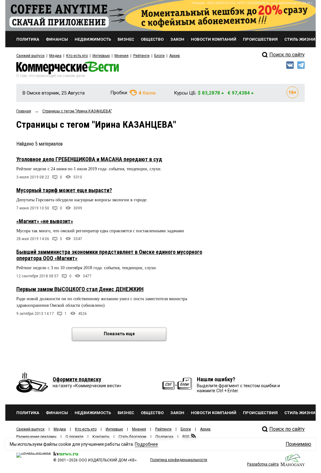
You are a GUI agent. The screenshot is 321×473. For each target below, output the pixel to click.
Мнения (121, 56)
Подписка (164, 436)
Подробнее (146, 444)
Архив (174, 56)
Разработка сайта (263, 464)
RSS (185, 436)
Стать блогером (132, 436)
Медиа (55, 56)
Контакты (100, 436)
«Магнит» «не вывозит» (44, 221)
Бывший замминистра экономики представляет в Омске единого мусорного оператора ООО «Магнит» (109, 255)
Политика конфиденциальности (178, 460)
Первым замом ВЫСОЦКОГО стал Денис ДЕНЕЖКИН (80, 289)
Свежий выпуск (30, 56)
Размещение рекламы (36, 436)
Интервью (101, 56)
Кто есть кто (77, 56)
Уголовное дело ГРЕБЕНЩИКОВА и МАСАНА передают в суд (89, 159)
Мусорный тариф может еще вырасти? (64, 190)
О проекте (74, 436)
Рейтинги (141, 56)
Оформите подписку (77, 379)
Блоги (159, 56)
